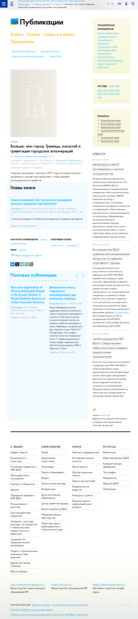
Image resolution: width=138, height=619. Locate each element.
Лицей (44, 452)
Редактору (126, 604)
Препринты (22, 41)
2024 (111, 90)
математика (103, 60)
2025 (105, 90)
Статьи (33, 34)
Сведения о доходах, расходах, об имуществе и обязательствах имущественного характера (23, 527)
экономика (102, 67)
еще (99, 97)
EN (112, 4)
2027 (117, 86)
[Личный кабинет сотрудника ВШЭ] (126, 4)
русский (22, 250)
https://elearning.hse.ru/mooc (109, 584)
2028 (111, 86)
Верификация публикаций (23, 51)
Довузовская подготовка (48, 459)
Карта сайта (82, 614)
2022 (99, 93)
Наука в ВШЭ (55, 56)
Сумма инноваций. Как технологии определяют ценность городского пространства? (41, 201)
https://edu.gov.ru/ (61, 584)
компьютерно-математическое (105, 55)
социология (110, 63)
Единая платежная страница (20, 564)
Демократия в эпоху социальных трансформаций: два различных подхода (62, 292)
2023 (117, 90)
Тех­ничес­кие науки (110, 140)
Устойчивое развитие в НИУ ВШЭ (23, 468)
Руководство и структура (18, 459)
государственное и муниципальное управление (107, 40)
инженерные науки (106, 50)
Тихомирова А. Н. (18, 307)
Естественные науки (111, 123)
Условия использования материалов (70, 604)
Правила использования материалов (28, 56)
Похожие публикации (33, 275)
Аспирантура (48, 489)
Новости (99, 154)
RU (108, 4)
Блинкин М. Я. (76, 160)
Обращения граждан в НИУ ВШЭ (22, 497)
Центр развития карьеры (54, 503)
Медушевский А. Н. (58, 303)
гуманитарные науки (107, 46)
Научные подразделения (85, 452)
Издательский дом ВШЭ (116, 457)
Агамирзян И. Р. (62, 160)
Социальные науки (110, 137)
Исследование (121, 312)
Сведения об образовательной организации (20, 542)
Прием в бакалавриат (53, 472)
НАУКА (76, 446)
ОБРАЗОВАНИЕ (51, 446)
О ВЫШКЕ (16, 446)
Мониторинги (80, 466)
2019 (117, 93)
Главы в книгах (59, 34)
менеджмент (116, 60)
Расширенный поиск (50, 51)
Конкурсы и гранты (82, 495)
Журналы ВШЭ (111, 483)
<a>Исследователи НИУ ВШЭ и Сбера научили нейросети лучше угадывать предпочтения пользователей (110, 347)
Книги (16, 34)
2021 (105, 93)
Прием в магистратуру (53, 483)
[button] (28, 280)
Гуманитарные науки (111, 120)
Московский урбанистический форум (31, 156)
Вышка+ (45, 477)
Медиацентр (110, 477)
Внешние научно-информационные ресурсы (82, 504)
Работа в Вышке (18, 571)
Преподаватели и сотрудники (20, 477)
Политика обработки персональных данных (31, 609)
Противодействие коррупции (20, 514)
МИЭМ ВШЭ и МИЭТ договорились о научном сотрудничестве (108, 169)
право (100, 63)
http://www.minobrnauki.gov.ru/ (27, 584)
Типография (109, 472)
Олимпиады (47, 466)
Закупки (14, 489)
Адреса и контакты (41, 604)
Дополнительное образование (50, 496)
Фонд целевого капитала (18, 505)
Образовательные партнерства (51, 516)
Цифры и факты (18, 452)
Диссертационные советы (82, 474)
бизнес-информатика (108, 33)
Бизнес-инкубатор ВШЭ (54, 509)
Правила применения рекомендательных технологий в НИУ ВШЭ (42, 614)
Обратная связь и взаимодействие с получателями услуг (52, 526)
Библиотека (109, 452)
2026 (99, 90)
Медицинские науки (110, 127)
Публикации (41, 22)
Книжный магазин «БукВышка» (112, 465)
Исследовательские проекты (83, 459)
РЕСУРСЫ (109, 446)
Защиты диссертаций (83, 480)
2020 (111, 93)
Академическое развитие (80, 488)
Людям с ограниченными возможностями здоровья (24, 554)
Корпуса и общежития (22, 484)
